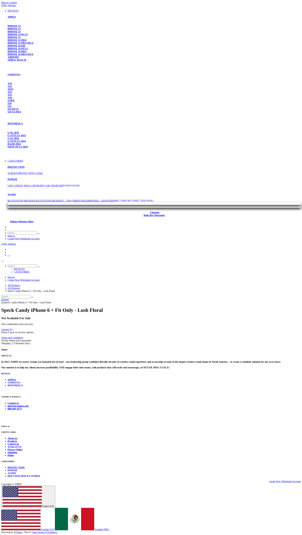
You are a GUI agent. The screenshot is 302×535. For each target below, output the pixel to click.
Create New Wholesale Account (23, 238)
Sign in (11, 236)
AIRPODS (13, 57)
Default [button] (5, 299)
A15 (10, 86)
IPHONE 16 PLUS (18, 48)
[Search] (38, 233)
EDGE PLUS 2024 (18, 146)
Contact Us (6, 329)
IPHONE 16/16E (16, 45)
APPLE (12, 17)
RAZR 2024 (14, 144)
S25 (9, 106)
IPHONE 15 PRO (17, 40)
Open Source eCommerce (44, 532)
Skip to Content (9, 2)
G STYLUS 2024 (17, 141)
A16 (10, 83)
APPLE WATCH (17, 60)
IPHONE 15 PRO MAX (21, 43)
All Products (14, 285)
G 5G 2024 (13, 138)
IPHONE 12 (14, 26)
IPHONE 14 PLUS (18, 34)
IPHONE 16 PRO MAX (20, 54)
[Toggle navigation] (9, 255)
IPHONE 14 (14, 31)
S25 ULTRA (14, 111)
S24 (9, 103)
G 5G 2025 (13, 132)
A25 (10, 92)
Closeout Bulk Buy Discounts (154, 214)
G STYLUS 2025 (17, 135)
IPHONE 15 (14, 37)
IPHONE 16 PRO (17, 51)
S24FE (11, 100)
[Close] (2, 261)
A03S (10, 89)
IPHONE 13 (14, 28)
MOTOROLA (15, 123)
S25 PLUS (13, 109)
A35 (10, 94)
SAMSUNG (14, 74)
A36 (10, 97)
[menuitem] (13, 10)
